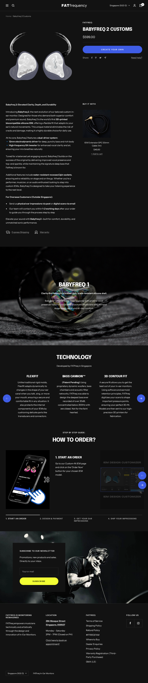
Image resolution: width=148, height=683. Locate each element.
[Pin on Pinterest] (96, 58)
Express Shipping (20, 232)
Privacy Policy (93, 648)
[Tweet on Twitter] (100, 58)
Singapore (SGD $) (118, 5)
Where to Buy (93, 639)
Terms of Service (94, 621)
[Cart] (140, 5)
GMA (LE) (91, 661)
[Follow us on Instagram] (138, 623)
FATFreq (87, 22)
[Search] (13, 5)
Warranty (44, 232)
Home (8, 16)
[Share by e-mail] (105, 58)
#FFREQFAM (92, 634)
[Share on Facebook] (91, 58)
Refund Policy (93, 630)
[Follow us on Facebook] (130, 623)
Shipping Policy (94, 625)
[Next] (142, 485)
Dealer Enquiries (94, 644)
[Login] (134, 5)
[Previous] (142, 476)
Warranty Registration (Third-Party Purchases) (101, 655)
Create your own (112, 49)
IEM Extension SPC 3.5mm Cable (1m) (96, 144)
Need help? (136, 57)
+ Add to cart (96, 154)
